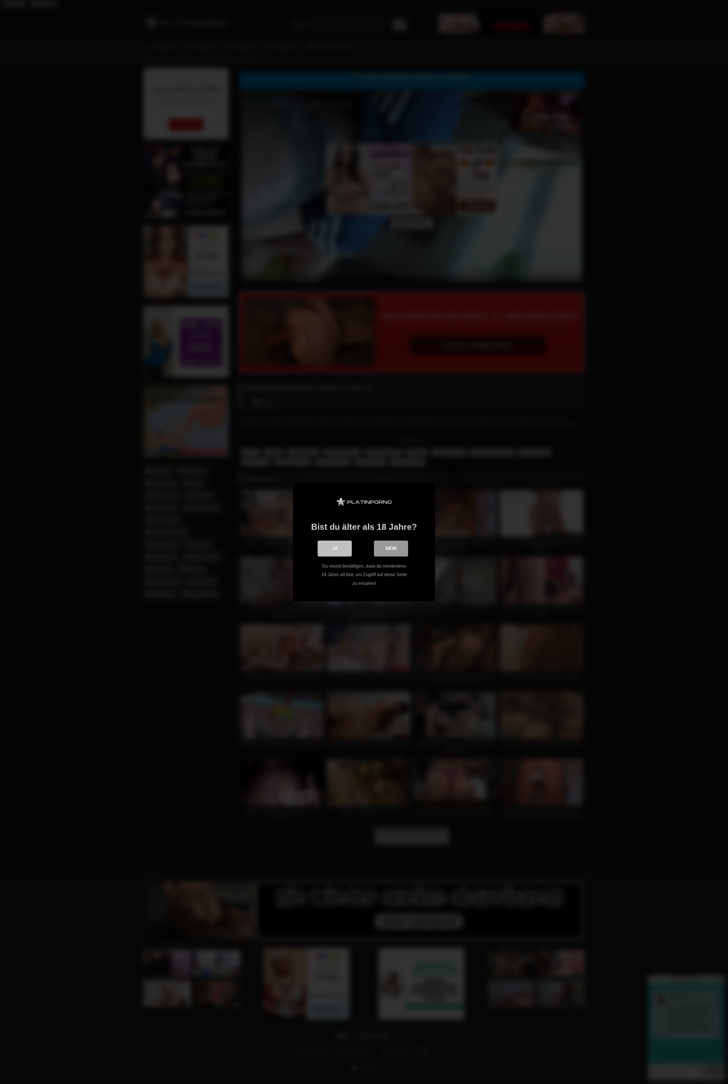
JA (335, 548)
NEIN (391, 548)
